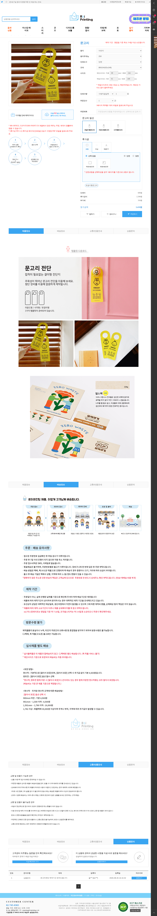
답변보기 (139, 878)
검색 (34, 19)
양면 (137, 156)
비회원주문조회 (115, 2)
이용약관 (66, 895)
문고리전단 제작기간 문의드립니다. (54, 878)
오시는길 (99, 895)
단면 (128, 156)
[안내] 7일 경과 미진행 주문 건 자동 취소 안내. (25, 2)
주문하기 (133, 214)
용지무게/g (84, 56)
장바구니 (112, 214)
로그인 (103, 2)
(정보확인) (81, 906)
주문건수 (83, 101)
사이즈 (82, 73)
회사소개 (58, 895)
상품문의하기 (101, 862)
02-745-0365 (12, 905)
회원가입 (128, 2)
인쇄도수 (83, 62)
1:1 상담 (86, 895)
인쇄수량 (83, 94)
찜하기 (91, 214)
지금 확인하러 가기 (32, 862)
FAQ (92, 895)
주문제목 (83, 112)
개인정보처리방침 (76, 895)
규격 (82, 68)
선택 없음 (92, 156)
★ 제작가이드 (140, 2)
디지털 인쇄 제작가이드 (25, 115)
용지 (82, 51)
